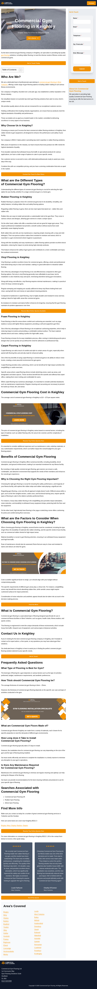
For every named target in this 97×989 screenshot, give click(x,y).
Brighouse (6, 942)
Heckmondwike (8, 951)
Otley (5, 930)
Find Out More (33, 604)
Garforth (37, 941)
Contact (91, 3)
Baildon (19, 825)
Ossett (36, 929)
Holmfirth (37, 938)
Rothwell (37, 932)
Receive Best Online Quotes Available (33, 311)
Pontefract (37, 950)
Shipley (13, 825)
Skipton (25, 825)
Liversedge (7, 948)
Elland (5, 945)
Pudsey (6, 939)
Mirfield (36, 920)
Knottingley (38, 953)
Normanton (38, 944)
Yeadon (6, 927)
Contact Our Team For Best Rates (33, 174)
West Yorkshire (39, 914)
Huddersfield (38, 923)
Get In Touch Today (33, 63)
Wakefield (37, 935)
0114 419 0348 (7, 981)
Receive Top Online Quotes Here (33, 441)
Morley (5, 954)
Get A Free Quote (33, 897)
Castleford (37, 947)
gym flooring (5, 55)
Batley (36, 917)
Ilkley (8, 825)
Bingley (3, 825)
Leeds (36, 911)
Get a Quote (32, 38)
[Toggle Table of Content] (19, 70)
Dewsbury (37, 926)
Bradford (6, 924)
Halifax (5, 933)
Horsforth (6, 936)
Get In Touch (33, 656)
